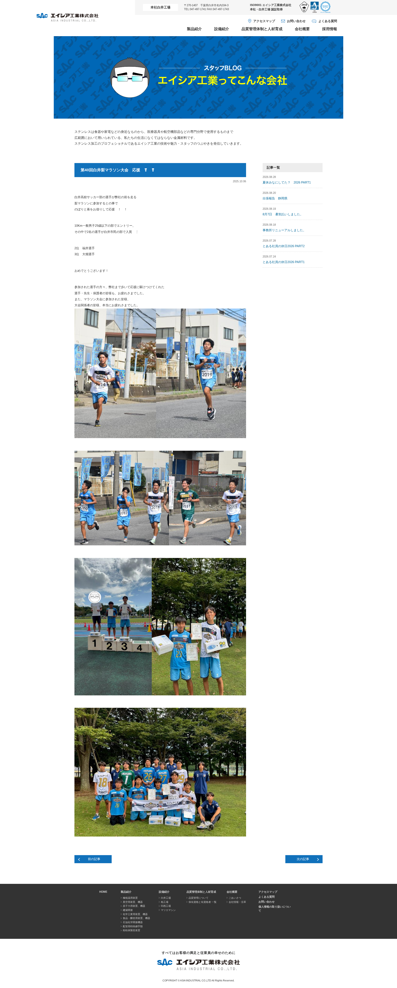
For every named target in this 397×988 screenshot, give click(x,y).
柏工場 (164, 902)
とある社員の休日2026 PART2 (284, 246)
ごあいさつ (235, 898)
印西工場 (166, 906)
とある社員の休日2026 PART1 (284, 262)
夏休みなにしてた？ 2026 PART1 (287, 182)
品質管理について (198, 898)
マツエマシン (168, 910)
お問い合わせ (296, 21)
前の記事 (94, 859)
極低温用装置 (130, 898)
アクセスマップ (264, 21)
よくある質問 (327, 21)
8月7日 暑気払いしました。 (283, 214)
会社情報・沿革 (237, 902)
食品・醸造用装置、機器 (136, 918)
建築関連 (128, 910)
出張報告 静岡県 (275, 198)
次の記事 (303, 859)
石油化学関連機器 (133, 922)
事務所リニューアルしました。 (284, 230)
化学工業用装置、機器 (135, 914)
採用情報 (329, 29)
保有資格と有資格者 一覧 (202, 902)
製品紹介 (194, 29)
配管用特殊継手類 (133, 926)
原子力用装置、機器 (134, 906)
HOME (103, 891)
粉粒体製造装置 (131, 930)
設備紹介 (221, 29)
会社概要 (302, 29)
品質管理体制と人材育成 (262, 29)
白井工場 (166, 898)
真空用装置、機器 (133, 902)
